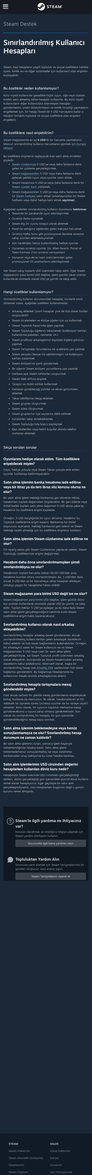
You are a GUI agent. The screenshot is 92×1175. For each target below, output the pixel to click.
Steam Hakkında (19, 1151)
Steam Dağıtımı (18, 1172)
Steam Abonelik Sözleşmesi (26, 1158)
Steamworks (16, 1165)
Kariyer (54, 1158)
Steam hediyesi (26, 196)
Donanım (56, 1165)
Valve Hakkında (60, 1151)
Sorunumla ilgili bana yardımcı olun (50, 843)
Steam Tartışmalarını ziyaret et (50, 876)
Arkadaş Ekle (45, 667)
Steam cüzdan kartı (24, 186)
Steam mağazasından (25, 173)
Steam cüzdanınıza (24, 164)
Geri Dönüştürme (61, 1172)
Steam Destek (20, 24)
